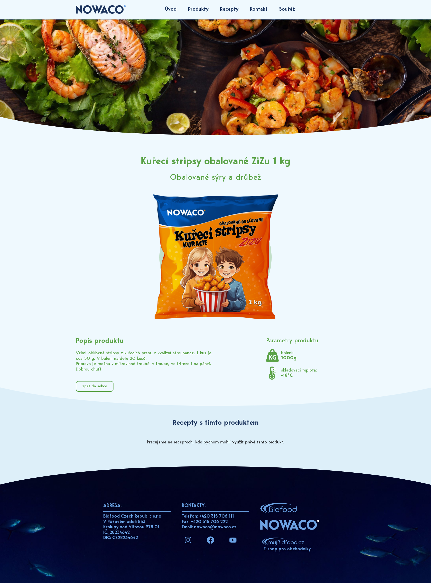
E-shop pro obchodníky (287, 549)
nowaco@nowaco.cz (215, 527)
